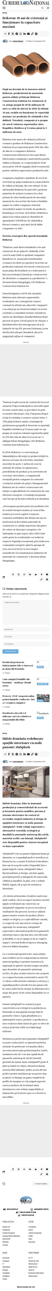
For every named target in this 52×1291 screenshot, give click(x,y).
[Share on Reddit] (35, 574)
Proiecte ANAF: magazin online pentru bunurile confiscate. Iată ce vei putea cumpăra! (19, 699)
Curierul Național (18, 41)
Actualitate (42, 684)
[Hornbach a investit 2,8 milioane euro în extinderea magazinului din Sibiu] (43, 715)
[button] (5, 8)
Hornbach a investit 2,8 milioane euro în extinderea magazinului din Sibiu (17, 716)
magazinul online (12, 336)
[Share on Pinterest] (16, 34)
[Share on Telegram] (41, 574)
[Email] (28, 34)
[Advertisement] (26, 370)
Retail (5, 13)
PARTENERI (34, 1252)
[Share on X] (13, 34)
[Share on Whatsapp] (20, 34)
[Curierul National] (26, 3)
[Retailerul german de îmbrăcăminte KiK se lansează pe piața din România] (43, 664)
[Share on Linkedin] (24, 34)
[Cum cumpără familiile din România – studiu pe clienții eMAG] (43, 681)
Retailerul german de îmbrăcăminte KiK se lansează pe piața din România (18, 665)
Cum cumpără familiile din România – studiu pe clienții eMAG (17, 682)
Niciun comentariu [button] (42, 1184)
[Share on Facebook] (9, 34)
